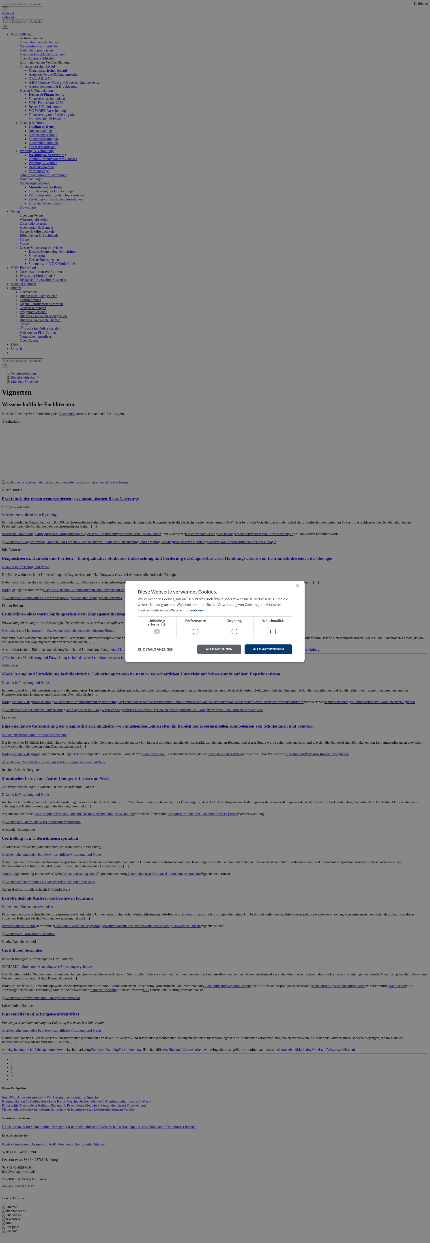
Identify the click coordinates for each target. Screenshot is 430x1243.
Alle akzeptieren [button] (268, 649)
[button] (156, 649)
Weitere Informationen (187, 610)
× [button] (297, 586)
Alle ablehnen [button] (219, 649)
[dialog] (215, 621)
